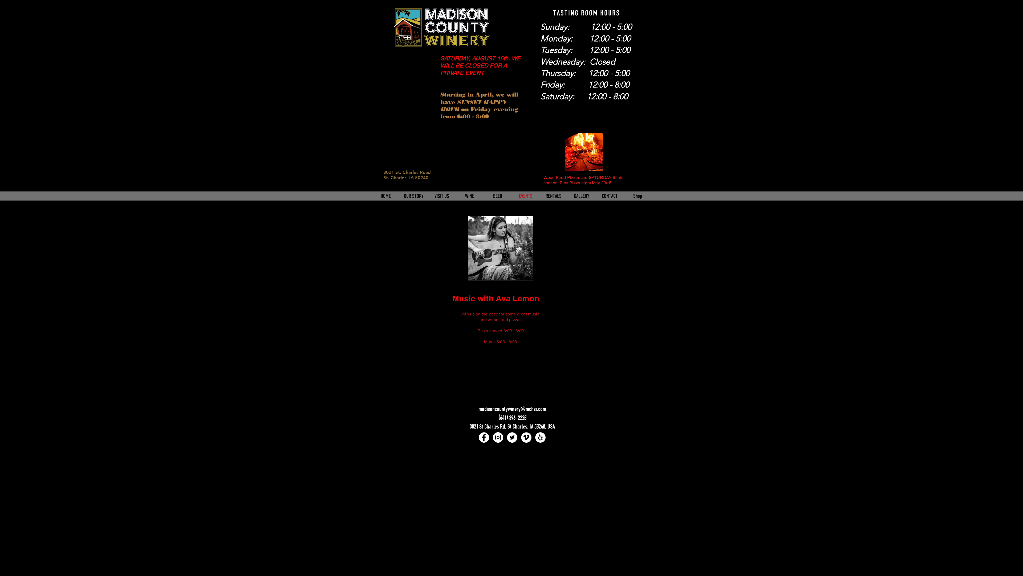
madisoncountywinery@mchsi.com (512, 408)
